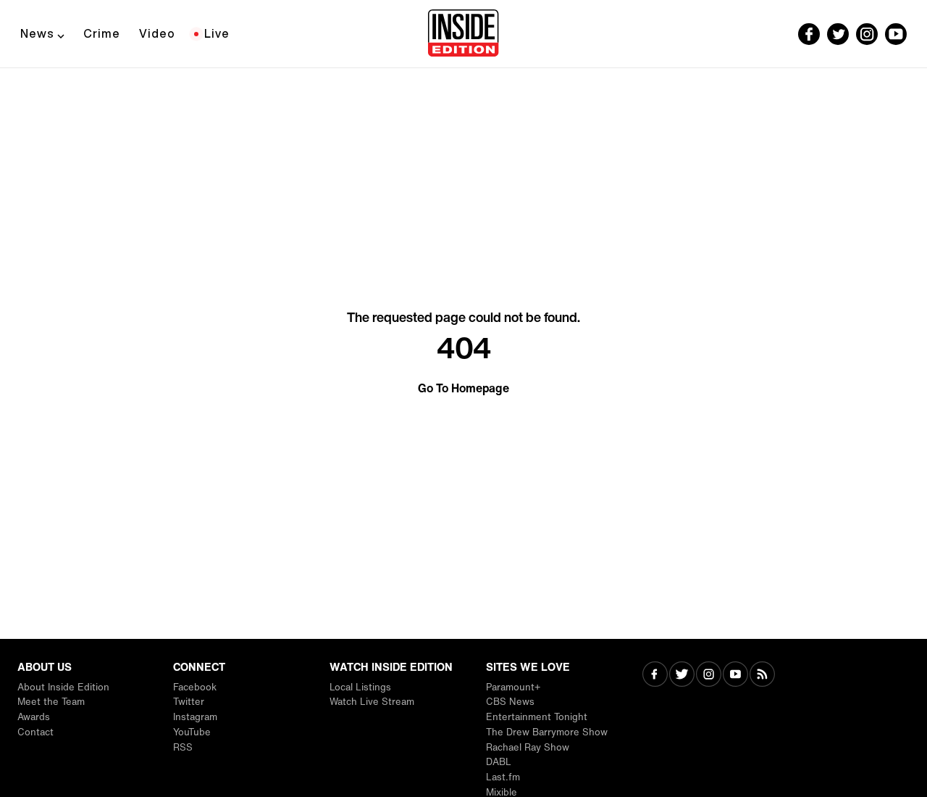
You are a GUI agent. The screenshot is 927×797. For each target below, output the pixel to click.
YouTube (192, 732)
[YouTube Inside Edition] (896, 34)
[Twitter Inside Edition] (838, 34)
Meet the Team (51, 702)
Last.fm (503, 777)
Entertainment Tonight (536, 717)
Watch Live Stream (372, 702)
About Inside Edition (63, 687)
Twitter (188, 702)
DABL (498, 762)
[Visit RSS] (762, 675)
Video (157, 33)
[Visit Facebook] (655, 675)
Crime (101, 33)
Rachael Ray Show (527, 747)
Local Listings (360, 687)
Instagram (195, 717)
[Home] (463, 34)
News (37, 33)
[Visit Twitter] (682, 675)
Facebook (195, 687)
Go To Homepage (463, 388)
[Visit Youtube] (735, 675)
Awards (33, 717)
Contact (35, 732)
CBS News (510, 702)
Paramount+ (513, 687)
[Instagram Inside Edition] (867, 34)
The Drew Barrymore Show (547, 732)
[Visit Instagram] (708, 675)
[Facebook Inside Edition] (809, 34)
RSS (183, 747)
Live (217, 33)
